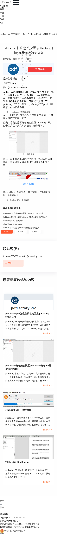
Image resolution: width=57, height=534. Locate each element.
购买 (2, 22)
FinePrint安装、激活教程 (19, 200)
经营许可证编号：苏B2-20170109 (15, 524)
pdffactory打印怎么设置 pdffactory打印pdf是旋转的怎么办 (25, 217)
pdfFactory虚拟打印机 (17, 192)
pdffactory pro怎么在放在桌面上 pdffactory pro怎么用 (23, 213)
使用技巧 (34, 232)
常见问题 (20, 232)
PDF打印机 (32, 192)
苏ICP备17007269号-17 (14, 531)
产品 (2, 13)
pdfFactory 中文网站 (10, 34)
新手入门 (27, 34)
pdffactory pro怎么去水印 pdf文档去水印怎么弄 (21, 228)
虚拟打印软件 (13, 195)
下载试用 (7, 263)
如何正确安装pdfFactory (12, 224)
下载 (2, 16)
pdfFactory (5, 2)
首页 (2, 9)
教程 (2, 19)
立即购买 (40, 69)
